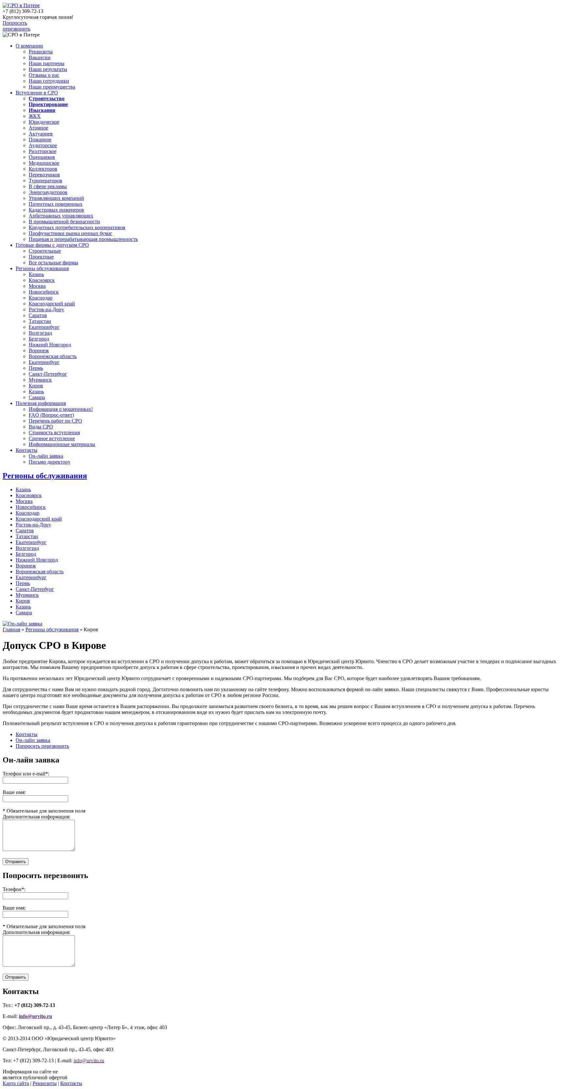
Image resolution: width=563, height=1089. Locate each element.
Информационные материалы (62, 444)
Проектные (41, 256)
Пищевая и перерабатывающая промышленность (83, 239)
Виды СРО (41, 426)
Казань (36, 274)
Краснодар (40, 297)
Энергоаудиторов (48, 192)
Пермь (36, 368)
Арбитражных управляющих (61, 215)
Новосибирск (44, 292)
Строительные (45, 251)
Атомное (38, 128)
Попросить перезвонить (16, 26)
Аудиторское (43, 145)
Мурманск (40, 380)
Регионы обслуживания (42, 268)
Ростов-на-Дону (46, 309)
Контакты (26, 450)
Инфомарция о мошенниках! (61, 409)
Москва (37, 286)
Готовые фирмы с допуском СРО (52, 245)
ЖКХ (35, 116)
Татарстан (40, 321)
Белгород (39, 339)
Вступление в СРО (37, 92)
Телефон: (14, 889)
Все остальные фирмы (53, 262)
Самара (37, 397)
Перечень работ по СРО (55, 421)
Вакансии (40, 57)
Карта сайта (16, 1083)
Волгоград (40, 333)
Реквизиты (41, 51)
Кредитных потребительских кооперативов (77, 227)
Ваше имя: (14, 908)
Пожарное (40, 139)
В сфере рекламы (48, 186)
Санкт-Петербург (48, 374)
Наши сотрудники (49, 81)
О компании (29, 46)
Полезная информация (41, 403)
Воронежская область (53, 356)
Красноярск (42, 280)
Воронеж (39, 350)
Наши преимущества (52, 87)
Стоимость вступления (54, 432)
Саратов (38, 315)
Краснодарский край (52, 303)
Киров (36, 385)
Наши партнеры (47, 63)
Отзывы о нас (44, 75)
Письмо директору (49, 462)
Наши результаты (48, 69)
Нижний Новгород (50, 344)
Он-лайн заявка (46, 456)
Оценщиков (42, 157)
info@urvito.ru (35, 1016)
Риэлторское (42, 151)
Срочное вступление (52, 438)
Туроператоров (45, 180)
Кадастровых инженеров (56, 210)
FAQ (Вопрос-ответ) (51, 415)
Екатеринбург (44, 327)
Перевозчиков (44, 174)
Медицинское (44, 163)
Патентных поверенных (55, 204)
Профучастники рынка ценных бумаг (70, 233)
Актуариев (41, 133)
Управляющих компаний (56, 198)
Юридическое (44, 122)
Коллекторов (43, 169)
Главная (11, 629)
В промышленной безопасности (64, 221)
